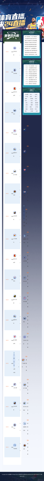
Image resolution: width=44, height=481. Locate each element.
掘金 (27, 109)
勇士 (27, 102)
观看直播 (27, 134)
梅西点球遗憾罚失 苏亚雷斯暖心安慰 (32, 40)
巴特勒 (31, 98)
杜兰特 (36, 104)
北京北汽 (25, 281)
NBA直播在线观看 (33, 94)
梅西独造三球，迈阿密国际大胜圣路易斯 (33, 48)
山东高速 (15, 73)
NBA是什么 (37, 100)
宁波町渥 (15, 448)
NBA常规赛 (37, 109)
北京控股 (15, 134)
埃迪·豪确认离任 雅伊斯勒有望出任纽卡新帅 (34, 50)
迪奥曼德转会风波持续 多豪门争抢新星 (33, 52)
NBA (32, 100)
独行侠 (31, 109)
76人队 (26, 96)
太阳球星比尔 (32, 96)
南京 (14, 113)
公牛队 (36, 106)
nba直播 (26, 94)
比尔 (27, 106)
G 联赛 (31, 111)
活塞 (32, 102)
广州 (24, 195)
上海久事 (25, 154)
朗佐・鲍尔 (32, 106)
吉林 (14, 194)
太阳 (27, 104)
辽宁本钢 (15, 174)
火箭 (37, 111)
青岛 (14, 280)
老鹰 (32, 104)
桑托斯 (36, 102)
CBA (12, 51)
